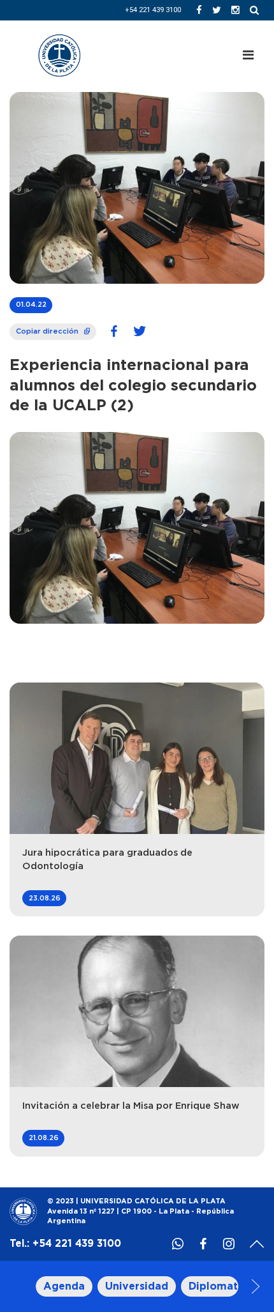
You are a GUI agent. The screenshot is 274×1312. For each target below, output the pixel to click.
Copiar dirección (54, 328)
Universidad (136, 1286)
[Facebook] (199, 10)
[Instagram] (235, 10)
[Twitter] (216, 10)
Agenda (64, 1286)
